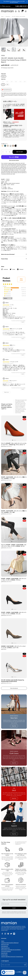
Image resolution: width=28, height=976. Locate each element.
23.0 (16, 81)
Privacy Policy (4, 954)
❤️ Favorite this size (6, 89)
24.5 (3, 84)
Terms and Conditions (6, 951)
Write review (21, 279)
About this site (4, 953)
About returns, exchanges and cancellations (11, 949)
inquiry (2, 941)
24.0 (25, 81)
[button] (19, 11)
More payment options (14, 160)
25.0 (7, 84)
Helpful (22, 338)
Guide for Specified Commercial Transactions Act (12, 956)
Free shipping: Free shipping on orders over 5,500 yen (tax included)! (14, 2)
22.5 (11, 81)
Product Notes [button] (4, 258)
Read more (6, 392)
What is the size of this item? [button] (8, 254)
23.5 (20, 81)
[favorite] (16, 11)
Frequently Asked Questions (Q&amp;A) (10, 942)
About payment (4, 946)
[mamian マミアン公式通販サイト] (7, 11)
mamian (3, 55)
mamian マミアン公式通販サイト (16, 971)
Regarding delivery (5, 947)
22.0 (7, 81)
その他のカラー (4, 143)
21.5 (3, 81)
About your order (5, 944)
